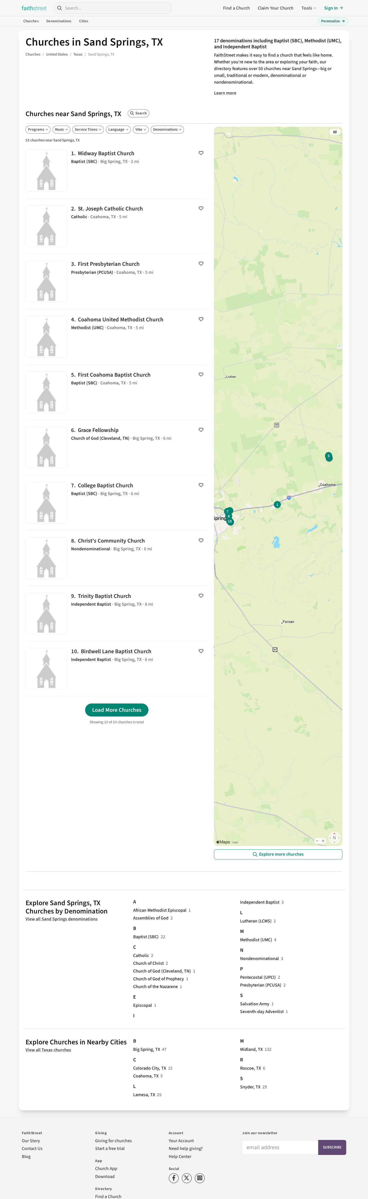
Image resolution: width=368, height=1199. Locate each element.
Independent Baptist (259, 902)
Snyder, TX (250, 1087)
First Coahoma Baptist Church (117, 392)
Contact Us (32, 1148)
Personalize (333, 21)
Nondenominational (259, 958)
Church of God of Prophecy (158, 979)
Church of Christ (148, 963)
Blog (26, 1156)
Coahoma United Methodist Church (117, 336)
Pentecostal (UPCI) (258, 977)
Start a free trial (110, 1148)
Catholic (141, 955)
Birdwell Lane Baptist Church (117, 668)
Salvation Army (254, 1004)
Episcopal (142, 1005)
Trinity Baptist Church (117, 613)
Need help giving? (186, 1148)
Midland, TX (251, 1049)
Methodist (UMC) (256, 940)
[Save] (201, 153)
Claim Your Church (276, 8)
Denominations (58, 21)
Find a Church (236, 8)
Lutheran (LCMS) (256, 921)
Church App (106, 1168)
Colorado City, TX (149, 1068)
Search (141, 113)
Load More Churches (116, 710)
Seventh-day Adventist (262, 1012)
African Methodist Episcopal (160, 910)
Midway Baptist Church (117, 170)
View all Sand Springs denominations (62, 919)
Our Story (31, 1141)
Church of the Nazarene (155, 987)
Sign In (331, 8)
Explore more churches (281, 854)
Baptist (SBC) (146, 937)
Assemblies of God (150, 918)
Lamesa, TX (144, 1095)
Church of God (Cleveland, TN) (162, 971)
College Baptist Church (117, 502)
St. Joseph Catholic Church (117, 226)
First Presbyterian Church (117, 281)
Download (105, 1176)
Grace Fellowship (117, 447)
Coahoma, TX (145, 1076)
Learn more (225, 93)
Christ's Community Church (117, 558)
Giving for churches (113, 1141)
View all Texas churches (48, 1050)
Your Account (181, 1141)
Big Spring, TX (146, 1049)
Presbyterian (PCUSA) (260, 985)
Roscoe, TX (250, 1068)
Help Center (180, 1156)
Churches (31, 21)
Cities (83, 21)
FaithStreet (34, 8)
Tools (306, 8)
